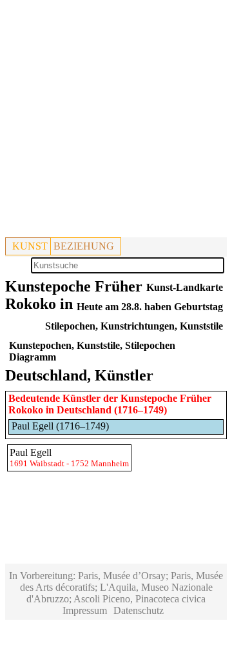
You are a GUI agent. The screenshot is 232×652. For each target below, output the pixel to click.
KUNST (30, 246)
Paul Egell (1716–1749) (60, 425)
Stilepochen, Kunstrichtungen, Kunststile (134, 326)
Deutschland (84, 409)
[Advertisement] (116, 121)
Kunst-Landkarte (184, 287)
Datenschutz (138, 610)
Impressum (85, 610)
